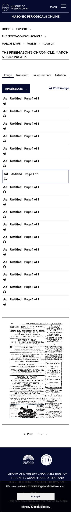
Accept (35, 496)
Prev (31, 434)
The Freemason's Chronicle (22, 36)
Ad (5, 98)
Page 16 (32, 43)
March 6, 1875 (11, 43)
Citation (60, 75)
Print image (60, 88)
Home (6, 29)
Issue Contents (42, 75)
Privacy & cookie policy (35, 506)
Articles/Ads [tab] (14, 89)
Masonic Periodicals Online (35, 16)
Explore (21, 29)
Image (8, 75)
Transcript (22, 75)
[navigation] (64, 8)
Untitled (16, 98)
